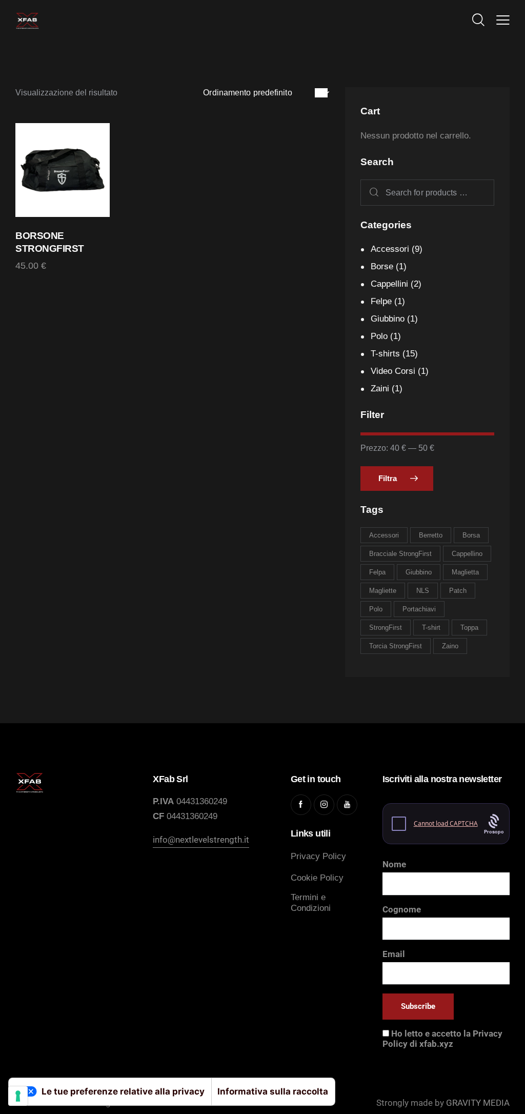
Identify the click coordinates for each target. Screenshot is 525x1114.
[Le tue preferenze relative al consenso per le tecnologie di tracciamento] (18, 1096)
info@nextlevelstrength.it (201, 839)
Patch (458, 590)
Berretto (430, 535)
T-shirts (385, 354)
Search (371, 192)
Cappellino (467, 554)
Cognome (401, 909)
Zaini (380, 388)
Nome (394, 864)
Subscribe (418, 1006)
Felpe (381, 301)
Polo (379, 336)
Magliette (382, 590)
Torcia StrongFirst (395, 646)
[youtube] (347, 804)
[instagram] (324, 804)
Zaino (450, 646)
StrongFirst (385, 627)
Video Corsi (393, 371)
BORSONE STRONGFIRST (49, 242)
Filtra (387, 478)
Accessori (390, 249)
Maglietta (465, 572)
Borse (382, 266)
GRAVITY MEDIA (477, 1103)
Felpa (377, 572)
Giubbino (388, 319)
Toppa (469, 627)
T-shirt (431, 627)
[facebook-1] (301, 804)
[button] (503, 20)
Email (393, 954)
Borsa (471, 535)
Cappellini (389, 284)
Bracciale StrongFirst (400, 554)
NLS (422, 590)
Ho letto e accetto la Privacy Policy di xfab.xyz (442, 1038)
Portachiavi (419, 609)
